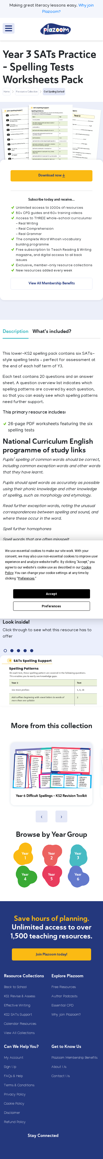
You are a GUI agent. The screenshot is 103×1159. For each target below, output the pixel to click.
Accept (51, 594)
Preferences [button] (26, 578)
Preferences (51, 606)
